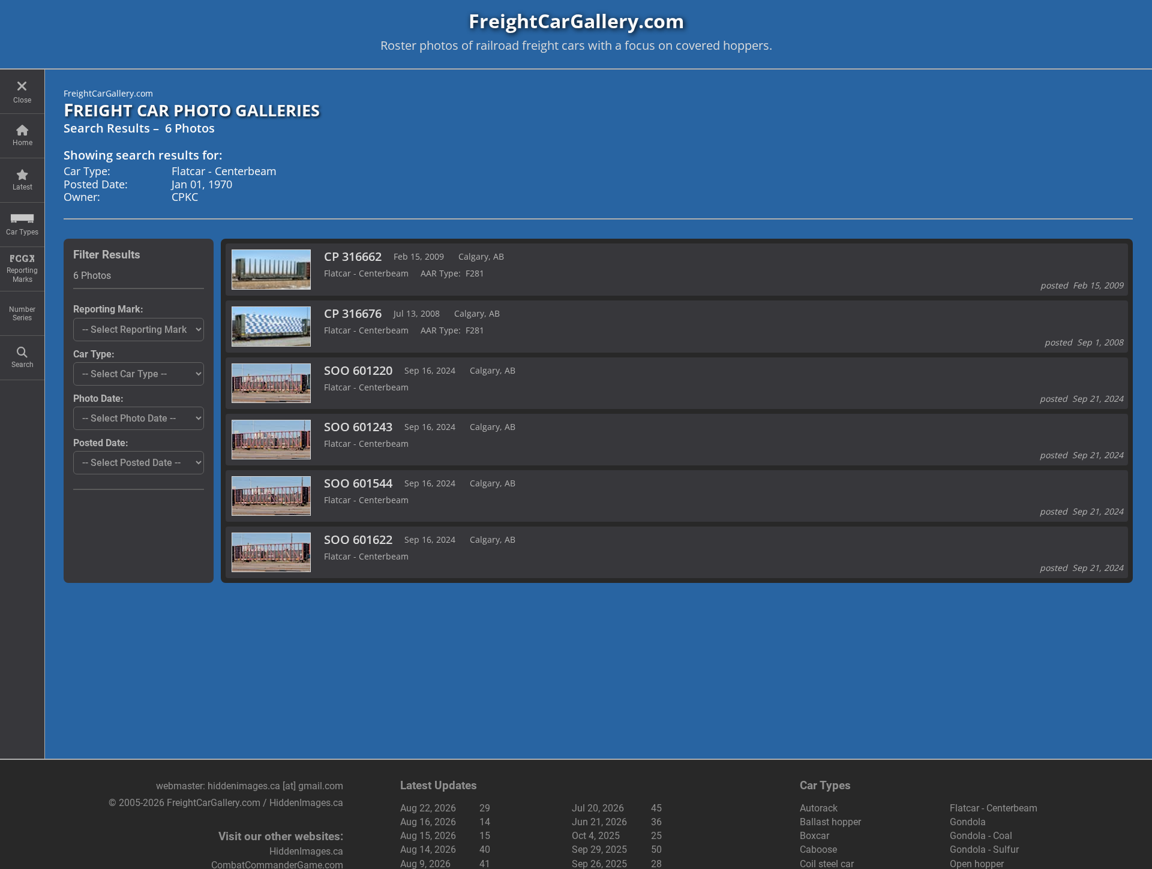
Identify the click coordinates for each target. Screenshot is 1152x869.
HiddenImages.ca (306, 851)
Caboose (818, 849)
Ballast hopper (830, 822)
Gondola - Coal (981, 835)
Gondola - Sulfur (984, 849)
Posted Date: (100, 443)
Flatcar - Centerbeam (993, 808)
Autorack (819, 808)
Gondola (968, 822)
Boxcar (814, 835)
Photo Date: (98, 398)
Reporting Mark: (108, 309)
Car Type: (94, 354)
